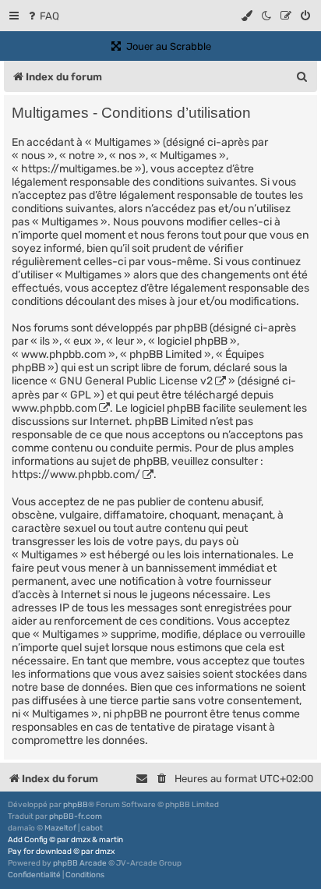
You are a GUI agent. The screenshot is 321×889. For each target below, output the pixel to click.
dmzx (80, 840)
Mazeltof (60, 828)
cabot (92, 828)
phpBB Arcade (80, 863)
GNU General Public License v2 (136, 381)
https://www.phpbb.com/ (76, 474)
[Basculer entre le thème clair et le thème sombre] (267, 16)
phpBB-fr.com (75, 816)
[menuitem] (42, 16)
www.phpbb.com (54, 408)
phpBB (75, 804)
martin (111, 840)
